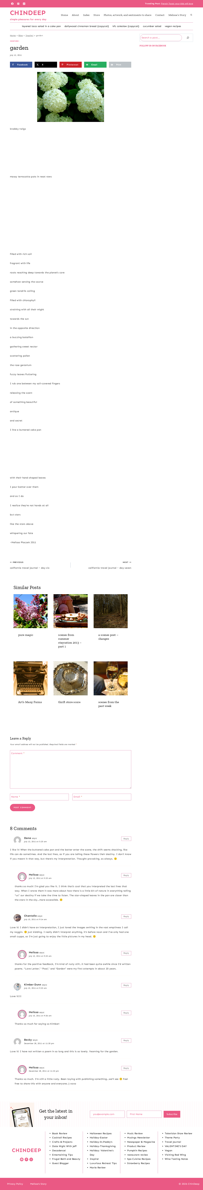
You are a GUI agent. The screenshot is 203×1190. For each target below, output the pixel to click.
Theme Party (172, 1137)
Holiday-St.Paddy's (101, 1141)
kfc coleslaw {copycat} (126, 26)
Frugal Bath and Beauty (66, 1159)
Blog (20, 35)
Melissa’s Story (177, 15)
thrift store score (69, 702)
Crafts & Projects (62, 1141)
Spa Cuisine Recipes (139, 1159)
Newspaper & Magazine (141, 1141)
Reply (126, 838)
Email (78, 796)
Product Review (136, 1146)
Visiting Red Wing (175, 1154)
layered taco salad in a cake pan (41, 26)
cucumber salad (152, 26)
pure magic (25, 635)
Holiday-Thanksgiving (103, 1146)
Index (86, 15)
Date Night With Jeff (64, 1146)
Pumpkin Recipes (137, 1150)
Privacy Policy (15, 1183)
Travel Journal (173, 1141)
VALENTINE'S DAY (176, 1146)
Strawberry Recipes (138, 1163)
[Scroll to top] (196, 1178)
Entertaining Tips (62, 1154)
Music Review (135, 1133)
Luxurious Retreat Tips (103, 1163)
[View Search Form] (191, 15)
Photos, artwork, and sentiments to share (127, 15)
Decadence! (59, 1150)
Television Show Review (178, 1133)
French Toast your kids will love (177, 3)
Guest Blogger (60, 1163)
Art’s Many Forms (30, 702)
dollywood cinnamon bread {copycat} (86, 26)
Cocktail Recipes (62, 1137)
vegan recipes (173, 26)
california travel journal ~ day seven (109, 565)
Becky (28, 1039)
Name (15, 796)
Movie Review (98, 1167)
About (75, 15)
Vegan (168, 1150)
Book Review (59, 1133)
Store (96, 15)
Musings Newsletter (138, 1137)
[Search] (187, 37)
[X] (101, 1184)
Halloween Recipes (101, 1133)
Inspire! (29, 35)
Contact (160, 15)
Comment (18, 753)
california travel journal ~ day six (29, 565)
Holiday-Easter (99, 1137)
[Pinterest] (18, 3)
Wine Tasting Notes (176, 1159)
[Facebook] (12, 3)
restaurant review (137, 1154)
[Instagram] (24, 3)
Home (64, 15)
